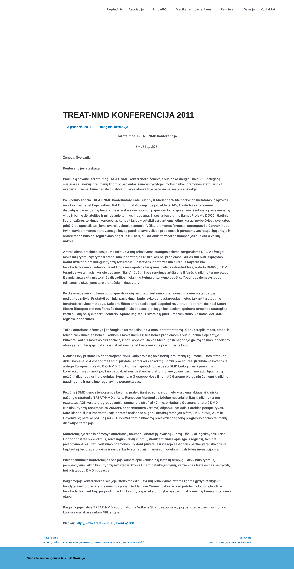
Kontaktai (268, 9)
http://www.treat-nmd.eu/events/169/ (105, 523)
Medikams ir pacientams (193, 9)
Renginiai (227, 9)
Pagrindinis (114, 9)
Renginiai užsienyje (114, 127)
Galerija (249, 9)
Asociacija (136, 9)
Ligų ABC (159, 9)
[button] (282, 9)
